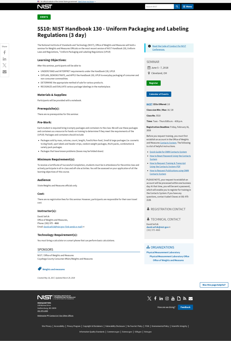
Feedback (185, 307)
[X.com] (4, 65)
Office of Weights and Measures (168, 260)
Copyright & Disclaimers (93, 326)
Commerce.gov (113, 331)
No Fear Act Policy (135, 326)
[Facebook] (4, 52)
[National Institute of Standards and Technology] (56, 297)
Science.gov (127, 331)
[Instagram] (167, 298)
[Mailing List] (191, 298)
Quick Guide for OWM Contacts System (168, 151)
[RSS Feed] (185, 298)
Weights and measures (54, 269)
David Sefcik (153, 224)
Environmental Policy (160, 326)
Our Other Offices (66, 315)
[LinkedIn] (161, 298)
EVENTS (44, 17)
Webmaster (42, 315)
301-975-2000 (42, 311)
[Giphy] (179, 298)
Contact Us (54, 315)
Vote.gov (148, 331)
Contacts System (168, 142)
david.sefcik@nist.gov (63, 226)
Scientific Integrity (179, 326)
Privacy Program (73, 326)
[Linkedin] (4, 59)
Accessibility (59, 326)
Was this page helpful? (214, 284)
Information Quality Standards (92, 331)
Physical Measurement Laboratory (163, 252)
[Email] (4, 71)
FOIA (147, 326)
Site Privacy (47, 326)
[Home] (44, 6)
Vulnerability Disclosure (115, 326)
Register (153, 83)
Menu (189, 6)
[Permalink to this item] (68, 60)
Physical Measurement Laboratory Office (169, 256)
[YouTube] (173, 298)
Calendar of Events (159, 94)
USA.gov (138, 331)
